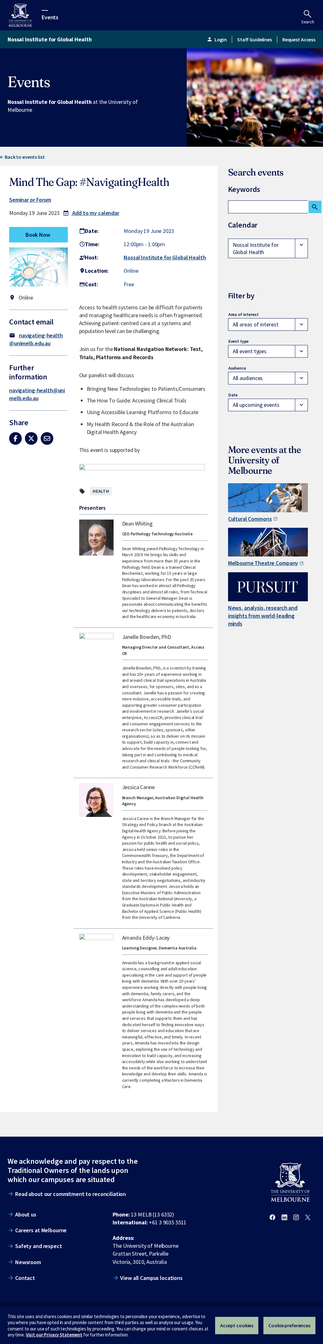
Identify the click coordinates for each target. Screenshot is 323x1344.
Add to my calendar (91, 213)
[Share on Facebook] (15, 438)
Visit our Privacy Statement (54, 1335)
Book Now (38, 234)
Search (307, 22)
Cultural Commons (250, 518)
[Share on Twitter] (31, 438)
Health (101, 491)
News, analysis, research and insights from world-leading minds (262, 615)
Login (217, 39)
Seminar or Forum (30, 199)
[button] (38, 267)
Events (50, 17)
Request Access (298, 39)
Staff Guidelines (254, 39)
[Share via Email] (47, 438)
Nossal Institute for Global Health (165, 257)
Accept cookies (236, 1325)
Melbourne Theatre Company (263, 563)
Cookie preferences (289, 1325)
